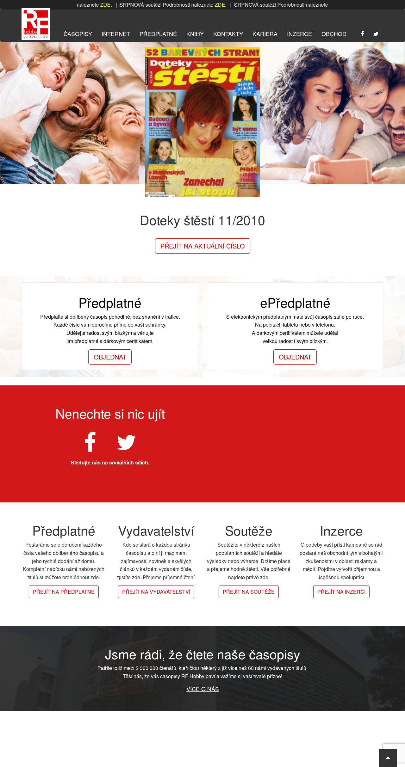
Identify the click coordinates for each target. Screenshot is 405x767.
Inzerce (299, 33)
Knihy (195, 33)
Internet (116, 33)
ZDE (86, 4)
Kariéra (264, 33)
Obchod (333, 33)
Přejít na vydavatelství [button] (156, 591)
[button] (388, 758)
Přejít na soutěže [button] (249, 591)
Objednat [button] (110, 356)
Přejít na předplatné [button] (64, 591)
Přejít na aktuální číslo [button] (202, 245)
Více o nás (202, 688)
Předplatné (158, 33)
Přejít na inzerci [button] (341, 591)
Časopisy (78, 33)
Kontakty (228, 33)
